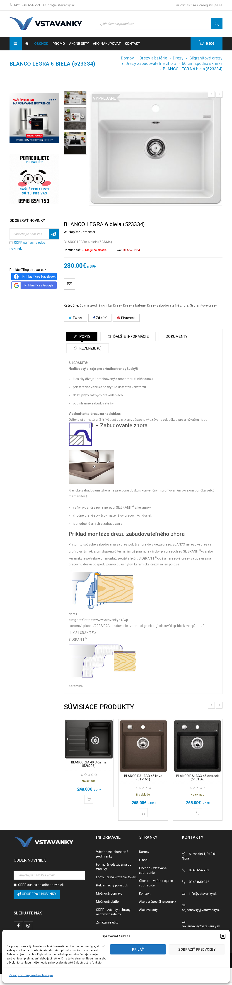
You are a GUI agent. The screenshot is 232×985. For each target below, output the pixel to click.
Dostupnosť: (72, 250)
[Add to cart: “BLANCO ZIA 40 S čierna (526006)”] (88, 799)
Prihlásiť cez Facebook (39, 276)
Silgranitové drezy (206, 58)
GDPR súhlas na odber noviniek (41, 885)
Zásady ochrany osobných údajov (31, 975)
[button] (223, 936)
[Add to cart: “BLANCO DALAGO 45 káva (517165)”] (143, 812)
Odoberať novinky (54, 234)
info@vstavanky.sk (60, 5)
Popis (84, 336)
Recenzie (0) (90, 348)
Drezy (178, 58)
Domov (127, 58)
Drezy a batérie (153, 58)
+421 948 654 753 (26, 5)
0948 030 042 (199, 882)
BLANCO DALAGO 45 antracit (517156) (197, 777)
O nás (143, 860)
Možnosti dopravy (109, 893)
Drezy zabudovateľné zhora (151, 63)
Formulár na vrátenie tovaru (116, 877)
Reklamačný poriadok (112, 885)
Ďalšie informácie (130, 336)
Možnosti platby (108, 901)
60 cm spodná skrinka (202, 63)
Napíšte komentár (82, 232)
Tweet (77, 318)
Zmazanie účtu (107, 922)
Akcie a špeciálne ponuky (157, 901)
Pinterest (128, 318)
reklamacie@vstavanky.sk (201, 926)
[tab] (81, 336)
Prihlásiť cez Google (39, 285)
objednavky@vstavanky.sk (201, 910)
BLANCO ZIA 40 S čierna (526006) (88, 764)
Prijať (138, 949)
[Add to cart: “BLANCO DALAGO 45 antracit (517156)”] (197, 812)
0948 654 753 (199, 870)
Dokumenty (176, 336)
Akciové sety (148, 910)
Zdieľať (101, 318)
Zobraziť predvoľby (196, 949)
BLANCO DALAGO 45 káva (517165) (143, 777)
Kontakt (145, 893)
